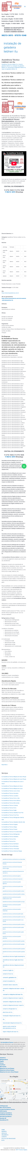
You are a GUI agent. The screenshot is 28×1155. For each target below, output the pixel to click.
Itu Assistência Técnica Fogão (9, 810)
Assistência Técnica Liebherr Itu (10, 64)
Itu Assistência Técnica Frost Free (10, 815)
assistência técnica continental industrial (12, 879)
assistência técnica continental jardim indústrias (12, 910)
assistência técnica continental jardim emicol (13, 891)
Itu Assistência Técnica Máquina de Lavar (12, 788)
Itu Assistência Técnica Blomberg (10, 846)
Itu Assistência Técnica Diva (9, 839)
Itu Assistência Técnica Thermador (10, 848)
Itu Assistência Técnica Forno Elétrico (11, 800)
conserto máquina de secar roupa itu (13, 1005)
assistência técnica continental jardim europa (13, 901)
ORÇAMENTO (5, 1135)
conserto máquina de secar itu (12, 1001)
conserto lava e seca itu (10, 984)
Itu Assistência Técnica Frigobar (10, 824)
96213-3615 (7, 35)
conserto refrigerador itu (10, 1009)
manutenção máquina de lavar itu (12, 1023)
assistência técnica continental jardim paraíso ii (14, 944)
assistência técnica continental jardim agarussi (12, 882)
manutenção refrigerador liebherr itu (17, 67)
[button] (24, 466)
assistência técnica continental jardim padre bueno (13, 932)
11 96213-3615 (10, 192)
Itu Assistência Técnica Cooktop (10, 805)
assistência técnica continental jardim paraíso (14, 941)
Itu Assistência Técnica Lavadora (10, 795)
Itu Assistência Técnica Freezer (9, 829)
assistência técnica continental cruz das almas (14, 859)
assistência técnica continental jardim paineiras (12, 937)
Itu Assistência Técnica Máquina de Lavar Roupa (14, 779)
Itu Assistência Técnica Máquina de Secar (12, 786)
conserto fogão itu (8, 970)
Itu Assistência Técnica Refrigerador (11, 834)
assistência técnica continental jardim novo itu (14, 916)
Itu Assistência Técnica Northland (10, 843)
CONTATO (4, 1136)
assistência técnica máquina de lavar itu (13, 966)
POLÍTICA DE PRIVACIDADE (8, 1138)
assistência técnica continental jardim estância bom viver (12, 897)
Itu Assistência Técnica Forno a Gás (11, 798)
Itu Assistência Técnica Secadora (10, 793)
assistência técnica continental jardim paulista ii (14, 952)
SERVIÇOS (4, 1133)
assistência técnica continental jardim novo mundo (13, 920)
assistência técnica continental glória (12, 876)
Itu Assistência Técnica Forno (9, 807)
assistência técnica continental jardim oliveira (13, 924)
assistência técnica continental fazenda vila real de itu (13, 872)
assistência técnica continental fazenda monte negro (12, 867)
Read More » (5, 765)
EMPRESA (4, 1131)
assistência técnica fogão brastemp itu (14, 956)
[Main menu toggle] (25, 6)
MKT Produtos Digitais (21, 1149)
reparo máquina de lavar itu (10, 1031)
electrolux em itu (7, 1012)
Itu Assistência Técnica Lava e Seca (11, 790)
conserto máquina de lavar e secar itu (13, 989)
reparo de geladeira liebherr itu (9, 69)
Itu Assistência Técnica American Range (12, 851)
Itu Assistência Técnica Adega (9, 827)
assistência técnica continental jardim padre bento (13, 928)
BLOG (3, 1140)
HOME (3, 1129)
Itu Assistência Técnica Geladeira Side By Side (13, 822)
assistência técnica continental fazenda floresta (12, 863)
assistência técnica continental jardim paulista (14, 948)
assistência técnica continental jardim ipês (13, 913)
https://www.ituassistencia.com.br (10, 293)
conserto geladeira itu (9, 977)
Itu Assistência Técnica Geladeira (10, 836)
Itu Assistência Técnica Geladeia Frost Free (12, 812)
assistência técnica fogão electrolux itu (13, 960)
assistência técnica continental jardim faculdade (12, 905)
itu (3, 1019)
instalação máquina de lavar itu (11, 1015)
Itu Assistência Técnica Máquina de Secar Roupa (14, 776)
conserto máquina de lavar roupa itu (13, 998)
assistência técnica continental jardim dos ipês (13, 887)
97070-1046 (20, 35)
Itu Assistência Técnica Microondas (10, 803)
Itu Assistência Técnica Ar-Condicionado (12, 831)
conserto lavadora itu (9, 981)
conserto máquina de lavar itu (13, 994)
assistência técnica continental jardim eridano (14, 894)
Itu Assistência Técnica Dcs (8, 841)
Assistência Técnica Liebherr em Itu (10, 61)
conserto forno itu (8, 974)
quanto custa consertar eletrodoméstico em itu (9, 1027)
